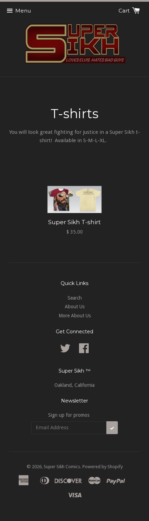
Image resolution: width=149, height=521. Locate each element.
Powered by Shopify (102, 466)
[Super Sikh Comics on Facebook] (84, 350)
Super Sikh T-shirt (74, 222)
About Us (75, 306)
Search (75, 298)
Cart (125, 10)
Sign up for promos (68, 415)
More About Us (75, 315)
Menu (23, 10)
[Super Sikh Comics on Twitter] (65, 350)
